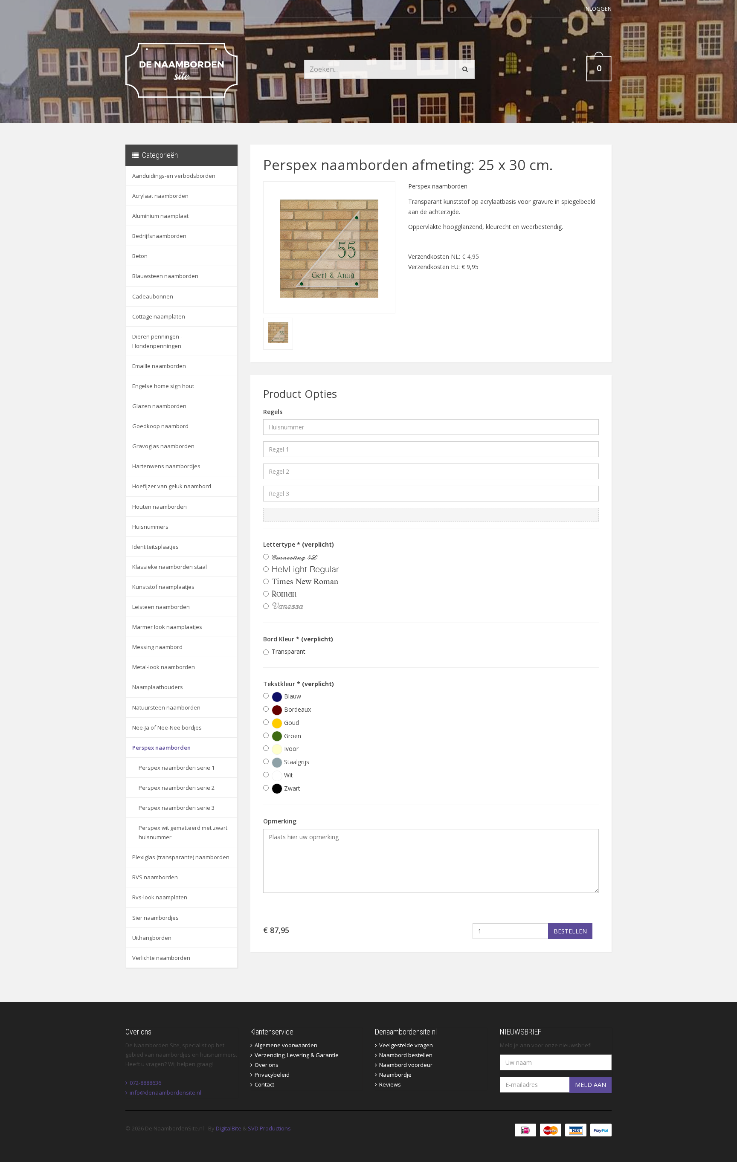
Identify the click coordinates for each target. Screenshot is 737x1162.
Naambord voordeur (405, 1065)
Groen (291, 736)
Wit (287, 775)
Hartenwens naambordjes (166, 466)
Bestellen (570, 931)
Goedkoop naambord (160, 426)
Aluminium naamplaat (160, 216)
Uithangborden (151, 938)
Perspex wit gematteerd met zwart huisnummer (183, 832)
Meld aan (590, 1085)
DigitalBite (228, 1128)
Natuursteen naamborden (166, 707)
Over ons (267, 1065)
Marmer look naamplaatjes (167, 627)
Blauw (291, 696)
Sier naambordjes (155, 917)
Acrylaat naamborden (160, 196)
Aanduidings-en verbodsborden (173, 176)
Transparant (288, 651)
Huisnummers (150, 526)
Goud (290, 723)
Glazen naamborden (159, 406)
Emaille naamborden (159, 366)
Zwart (291, 788)
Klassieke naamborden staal (169, 567)
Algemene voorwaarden (286, 1045)
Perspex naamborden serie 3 (177, 807)
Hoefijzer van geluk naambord (171, 486)
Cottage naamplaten (158, 316)
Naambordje (395, 1074)
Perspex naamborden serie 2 (177, 787)
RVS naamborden (155, 877)
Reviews (390, 1084)
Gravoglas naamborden (163, 446)
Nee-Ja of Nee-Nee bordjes (167, 727)
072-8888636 (145, 1083)
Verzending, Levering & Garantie (297, 1055)
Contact (264, 1084)
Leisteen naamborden (161, 607)
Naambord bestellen (405, 1055)
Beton (140, 256)
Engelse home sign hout (163, 386)
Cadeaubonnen (152, 296)
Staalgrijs (295, 762)
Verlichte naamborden (161, 958)
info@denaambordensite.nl (165, 1092)
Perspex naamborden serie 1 (177, 767)
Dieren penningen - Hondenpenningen (157, 341)
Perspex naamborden (161, 747)
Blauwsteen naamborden (165, 276)
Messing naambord (157, 647)
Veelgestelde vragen (406, 1045)
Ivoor (290, 749)
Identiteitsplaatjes (155, 547)
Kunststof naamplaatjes (163, 587)
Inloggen (598, 8)
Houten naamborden (159, 506)
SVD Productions (269, 1128)
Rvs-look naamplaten (159, 897)
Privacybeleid (272, 1074)
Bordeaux (296, 709)
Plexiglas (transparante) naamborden (180, 857)
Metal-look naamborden (163, 667)
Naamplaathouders (157, 687)
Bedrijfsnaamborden (159, 236)
